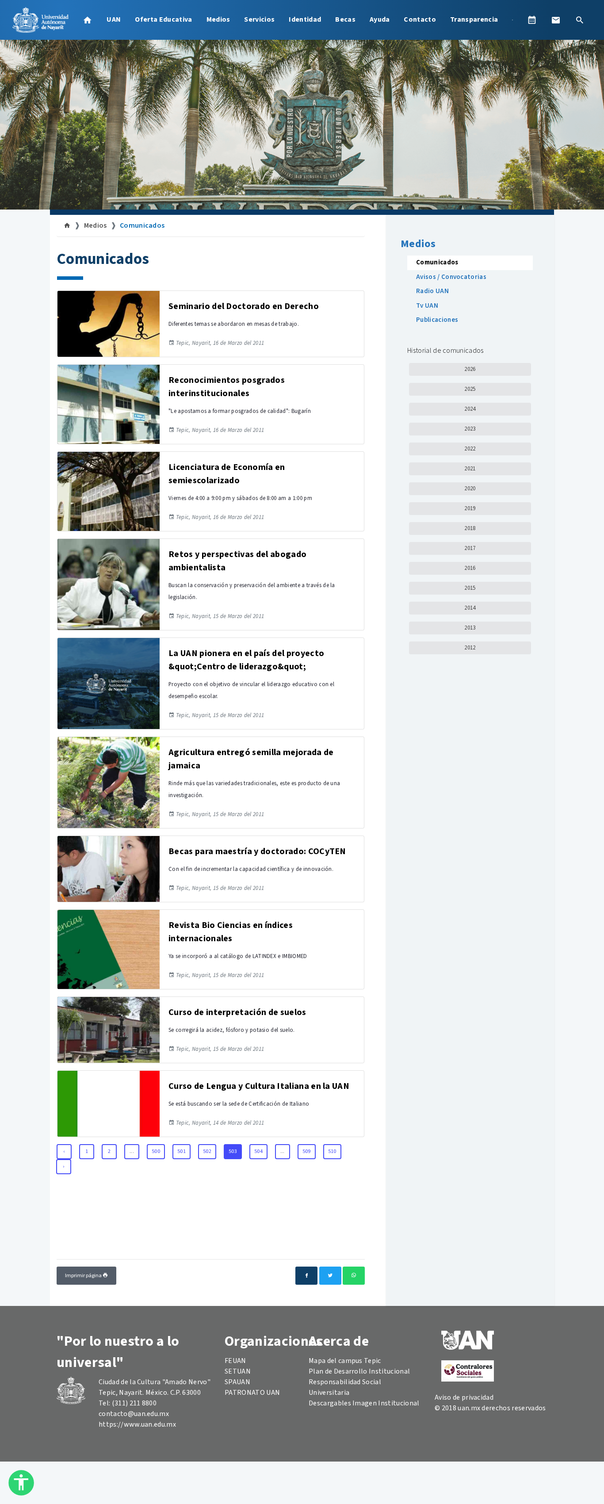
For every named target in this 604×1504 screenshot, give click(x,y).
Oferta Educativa (163, 19)
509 (306, 1151)
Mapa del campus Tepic (345, 1361)
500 (156, 1151)
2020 (469, 488)
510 (332, 1151)
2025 (469, 389)
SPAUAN (237, 1382)
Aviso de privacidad (464, 1397)
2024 (469, 409)
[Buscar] (580, 20)
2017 (469, 548)
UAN (114, 19)
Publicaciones (437, 319)
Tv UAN (427, 305)
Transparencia (474, 19)
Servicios (259, 19)
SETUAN (238, 1371)
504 (258, 1151)
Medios (218, 19)
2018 (469, 528)
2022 (469, 449)
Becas (345, 19)
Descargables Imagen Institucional (364, 1403)
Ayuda (380, 19)
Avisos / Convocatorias (451, 277)
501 (181, 1151)
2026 (469, 369)
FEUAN (235, 1361)
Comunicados (142, 225)
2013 (469, 628)
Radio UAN (432, 291)
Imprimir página (84, 1275)
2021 (469, 469)
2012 (469, 648)
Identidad (305, 19)
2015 (469, 588)
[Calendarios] (532, 20)
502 (207, 1151)
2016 (469, 568)
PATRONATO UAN (252, 1392)
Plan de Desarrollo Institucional (359, 1371)
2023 (469, 429)
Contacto (420, 19)
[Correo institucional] (556, 20)
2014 (469, 608)
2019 (469, 508)
